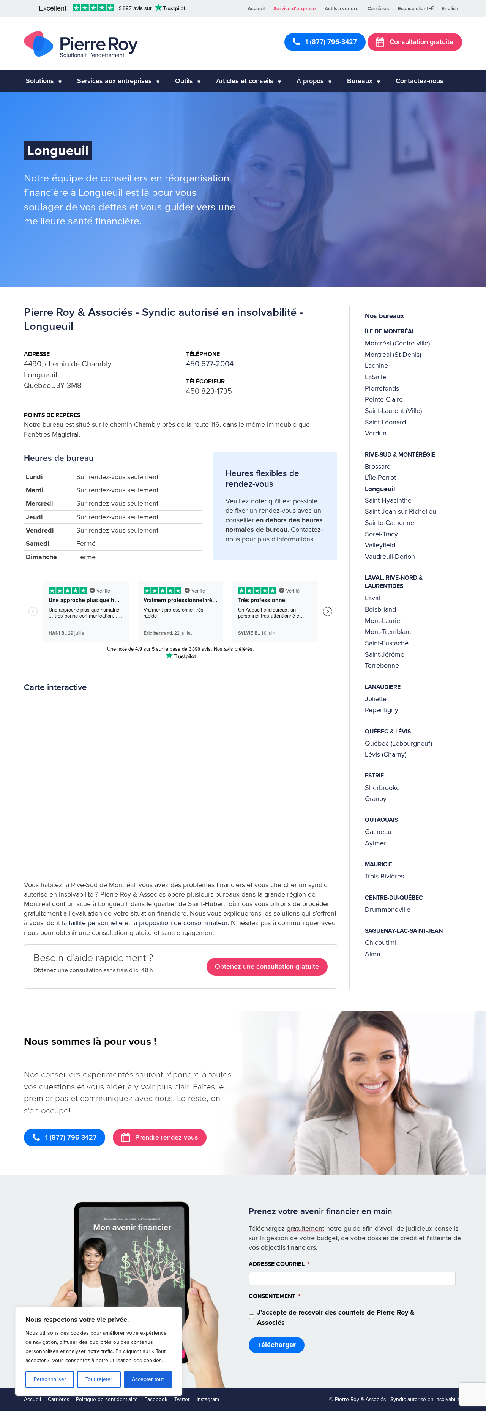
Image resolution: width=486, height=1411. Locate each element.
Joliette (376, 699)
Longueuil (380, 489)
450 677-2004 (210, 364)
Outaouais (381, 820)
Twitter (182, 1399)
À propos (310, 81)
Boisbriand (380, 609)
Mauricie (378, 864)
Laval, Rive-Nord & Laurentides (394, 582)
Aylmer (375, 843)
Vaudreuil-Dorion (390, 556)
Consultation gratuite (420, 42)
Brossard (378, 466)
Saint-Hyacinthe (388, 500)
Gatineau (378, 832)
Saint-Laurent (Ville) (393, 411)
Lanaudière (383, 687)
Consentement (275, 1296)
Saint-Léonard (385, 422)
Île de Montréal (390, 331)
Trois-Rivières (384, 876)
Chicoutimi (380, 942)
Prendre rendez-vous (165, 1137)
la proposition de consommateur (179, 923)
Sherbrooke (382, 788)
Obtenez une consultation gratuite (267, 966)
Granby (376, 799)
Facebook (155, 1399)
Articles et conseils (244, 81)
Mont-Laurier (383, 620)
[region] (98, 1351)
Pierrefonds (382, 388)
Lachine (376, 365)
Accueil (256, 9)
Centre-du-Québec (394, 897)
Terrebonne (382, 665)
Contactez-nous (419, 81)
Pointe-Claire (384, 399)
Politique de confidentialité (107, 1399)
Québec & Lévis (388, 731)
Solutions (40, 81)
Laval (372, 598)
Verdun (376, 433)
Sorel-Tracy (381, 534)
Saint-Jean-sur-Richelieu (400, 511)
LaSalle (375, 377)
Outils (184, 81)
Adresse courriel (279, 1264)
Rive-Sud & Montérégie (400, 454)
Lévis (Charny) (385, 754)
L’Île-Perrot (380, 477)
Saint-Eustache (387, 643)
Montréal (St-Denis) (393, 354)
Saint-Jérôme (384, 654)
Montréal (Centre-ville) (397, 343)
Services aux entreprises (114, 81)
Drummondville (387, 909)
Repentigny (381, 710)
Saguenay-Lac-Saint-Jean (404, 930)
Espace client (413, 9)
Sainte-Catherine (389, 523)
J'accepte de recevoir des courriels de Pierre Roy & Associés (336, 1317)
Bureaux (359, 81)
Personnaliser (50, 1379)
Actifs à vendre (342, 9)
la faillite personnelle (92, 923)
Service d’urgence (294, 9)
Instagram (208, 1399)
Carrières (378, 9)
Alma (372, 954)
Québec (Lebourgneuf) (398, 743)
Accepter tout (148, 1379)
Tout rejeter (98, 1379)
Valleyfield (380, 545)
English (450, 9)
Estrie (374, 775)
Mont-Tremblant (388, 631)
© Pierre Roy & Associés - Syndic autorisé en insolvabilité (395, 1399)
